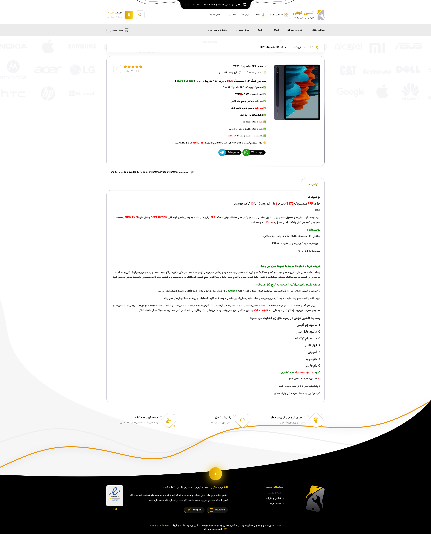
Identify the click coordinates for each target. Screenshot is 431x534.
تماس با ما (231, 14)
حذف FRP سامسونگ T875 (272, 47)
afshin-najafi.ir (261, 310)
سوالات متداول (318, 30)
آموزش (276, 30)
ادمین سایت (156, 525)
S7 (122, 172)
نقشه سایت (275, 503)
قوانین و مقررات (294, 30)
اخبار (259, 30)
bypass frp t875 (168, 172)
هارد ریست (243, 30)
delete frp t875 (151, 172)
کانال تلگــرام (215, 14)
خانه (311, 47)
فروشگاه (297, 47)
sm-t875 (115, 172)
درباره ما (245, 14)
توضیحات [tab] (312, 184)
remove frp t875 (133, 172)
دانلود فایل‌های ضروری (217, 30)
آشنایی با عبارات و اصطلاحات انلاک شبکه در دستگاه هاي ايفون (205, 4)
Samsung (251, 72)
